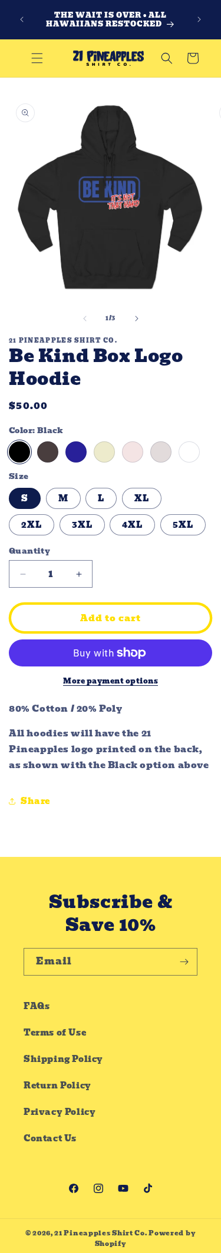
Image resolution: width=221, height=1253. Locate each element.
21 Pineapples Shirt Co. (100, 1233)
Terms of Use (55, 1032)
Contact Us (50, 1138)
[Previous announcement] (22, 19)
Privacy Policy (59, 1111)
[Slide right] (137, 318)
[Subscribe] (184, 962)
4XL (132, 524)
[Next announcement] (199, 19)
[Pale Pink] (132, 452)
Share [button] (35, 801)
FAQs (37, 1006)
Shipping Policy (63, 1059)
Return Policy (57, 1085)
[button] (37, 58)
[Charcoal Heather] (47, 452)
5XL (183, 524)
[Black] (19, 452)
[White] (189, 452)
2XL (31, 524)
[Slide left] (85, 318)
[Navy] (76, 452)
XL (141, 498)
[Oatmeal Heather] (104, 452)
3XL (82, 524)
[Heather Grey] (160, 452)
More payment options (110, 681)
